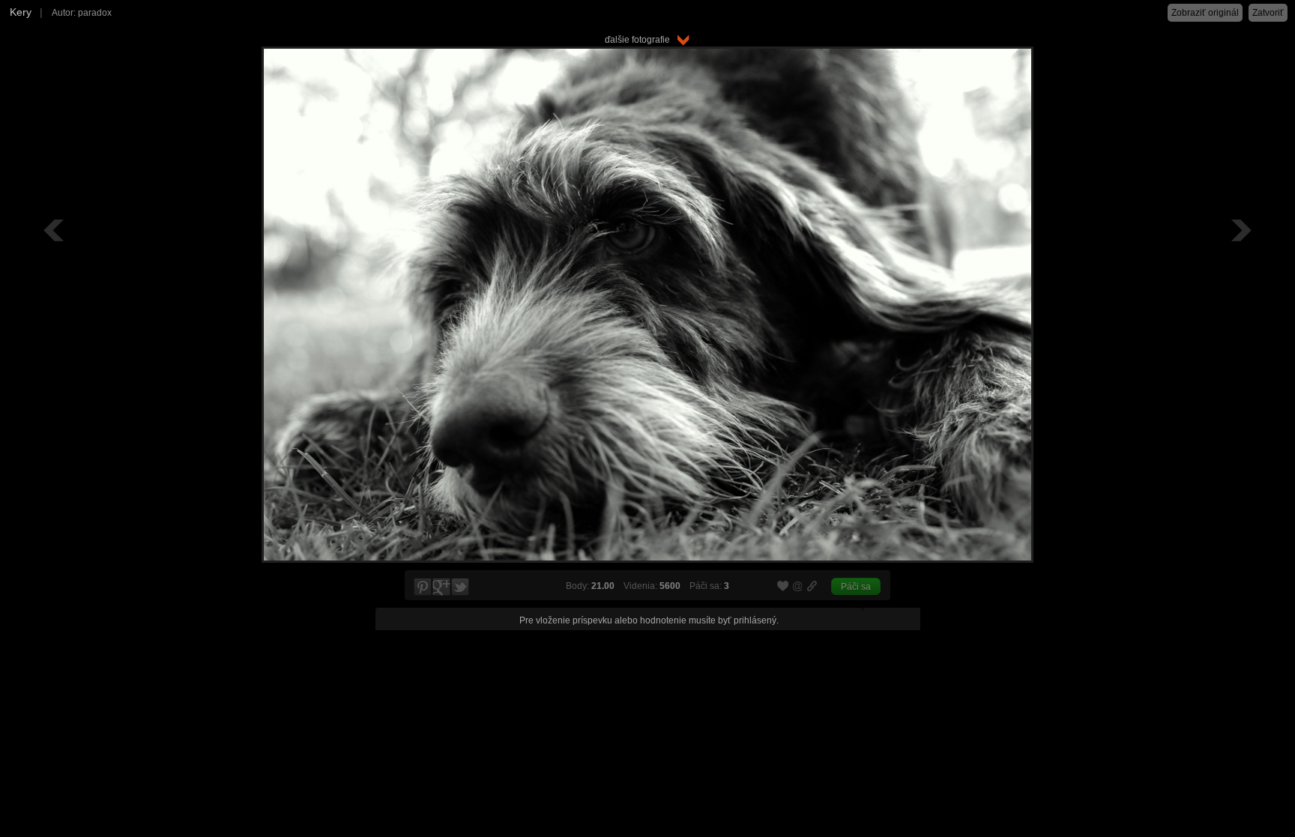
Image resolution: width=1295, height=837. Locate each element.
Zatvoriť (1268, 12)
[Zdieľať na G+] (441, 587)
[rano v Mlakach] (1240, 230)
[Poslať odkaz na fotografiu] (798, 588)
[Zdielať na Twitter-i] (461, 587)
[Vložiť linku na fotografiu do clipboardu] (812, 586)
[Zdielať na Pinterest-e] (422, 587)
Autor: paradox (82, 12)
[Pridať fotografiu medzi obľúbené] (783, 586)
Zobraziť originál (1205, 12)
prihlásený (755, 620)
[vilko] (55, 230)
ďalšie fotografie (641, 39)
